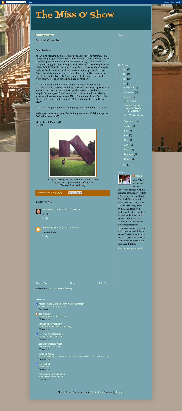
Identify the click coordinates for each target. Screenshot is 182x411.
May (126, 140)
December (129, 88)
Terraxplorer (97, 392)
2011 (124, 165)
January (128, 159)
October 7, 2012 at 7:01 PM (67, 210)
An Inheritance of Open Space (52, 306)
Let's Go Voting (131, 101)
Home (73, 283)
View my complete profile (131, 248)
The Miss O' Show (75, 15)
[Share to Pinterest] (80, 192)
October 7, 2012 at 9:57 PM (66, 228)
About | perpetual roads (50, 344)
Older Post (103, 283)
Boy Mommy (45, 314)
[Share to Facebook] (77, 192)
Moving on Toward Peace (50, 337)
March (127, 150)
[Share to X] (75, 192)
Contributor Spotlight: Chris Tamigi (55, 326)
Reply (45, 218)
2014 (124, 74)
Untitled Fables (46, 354)
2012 (124, 84)
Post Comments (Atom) (60, 288)
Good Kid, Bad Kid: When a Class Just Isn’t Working (133, 108)
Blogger (120, 392)
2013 (124, 79)
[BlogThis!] (72, 192)
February (129, 154)
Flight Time (44, 367)
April (127, 145)
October (128, 97)
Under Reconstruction (49, 346)
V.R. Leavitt (47, 210)
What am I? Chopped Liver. (51, 377)
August (128, 126)
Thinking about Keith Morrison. (53, 316)
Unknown (47, 228)
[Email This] (69, 192)
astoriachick (44, 364)
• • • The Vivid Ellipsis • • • (52, 334)
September (130, 121)
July (126, 131)
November (129, 92)
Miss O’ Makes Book (133, 115)
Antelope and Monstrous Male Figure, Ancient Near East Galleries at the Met (74, 357)
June (126, 135)
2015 (124, 69)
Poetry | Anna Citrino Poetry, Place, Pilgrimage (62, 304)
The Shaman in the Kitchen (52, 374)
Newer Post (42, 283)
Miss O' (138, 176)
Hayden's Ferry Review (50, 324)
